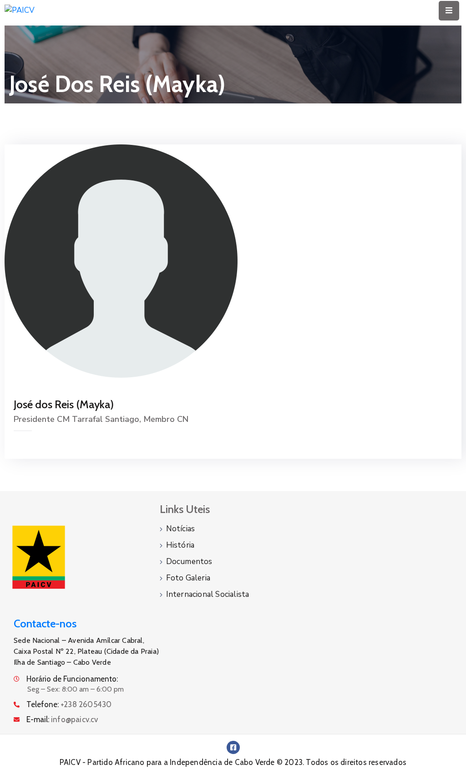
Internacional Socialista (207, 594)
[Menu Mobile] (449, 11)
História (180, 545)
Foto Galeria (188, 578)
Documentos (189, 561)
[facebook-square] (233, 747)
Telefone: (68, 704)
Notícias (180, 528)
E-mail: (62, 719)
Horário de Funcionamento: (72, 678)
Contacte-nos (45, 623)
